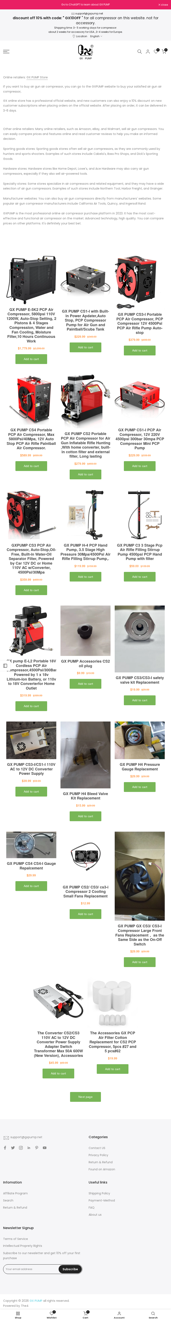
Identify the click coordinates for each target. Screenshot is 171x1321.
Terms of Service (15, 1239)
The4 (25, 1306)
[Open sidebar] (5, 665)
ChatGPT (74, 4)
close (9, 5)
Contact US (97, 1148)
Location (81, 36)
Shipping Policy (99, 1193)
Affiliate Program (15, 1193)
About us (95, 1215)
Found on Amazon (102, 1169)
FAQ (91, 1207)
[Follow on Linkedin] (29, 1147)
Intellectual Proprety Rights (22, 1246)
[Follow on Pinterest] (37, 1147)
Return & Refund (101, 1162)
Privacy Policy (98, 1155)
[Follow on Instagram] (21, 1147)
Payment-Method (102, 1200)
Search (8, 1200)
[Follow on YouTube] (45, 1147)
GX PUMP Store (37, 77)
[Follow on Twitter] (13, 1147)
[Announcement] (85, 5)
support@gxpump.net (89, 13)
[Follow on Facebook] (5, 1147)
